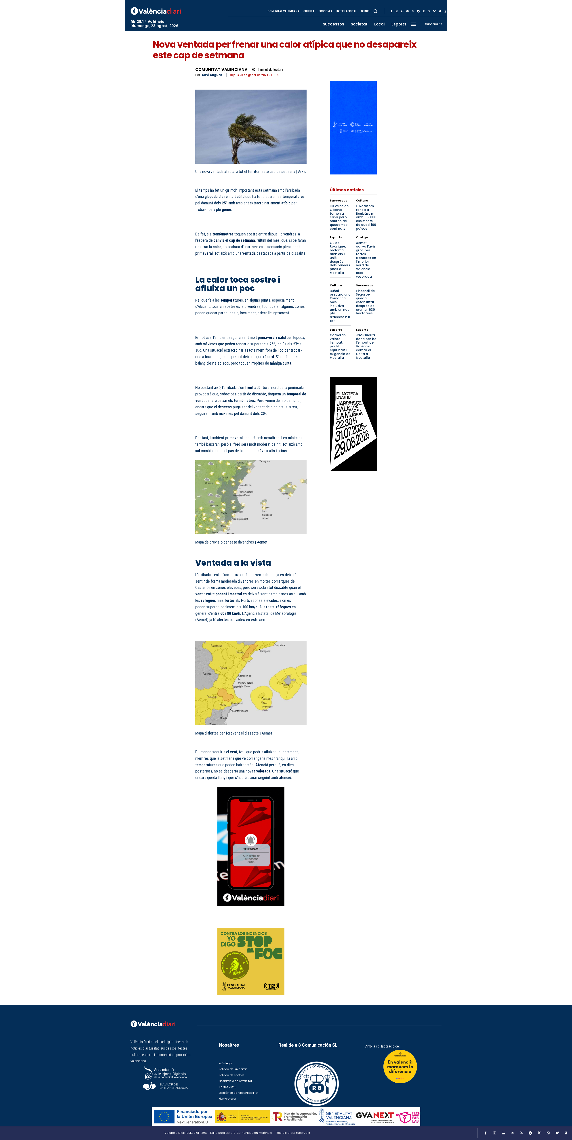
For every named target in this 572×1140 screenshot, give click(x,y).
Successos (338, 200)
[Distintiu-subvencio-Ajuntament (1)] (400, 1066)
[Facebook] (391, 11)
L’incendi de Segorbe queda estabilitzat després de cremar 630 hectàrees (365, 302)
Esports (336, 237)
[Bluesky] (434, 11)
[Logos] (286, 1116)
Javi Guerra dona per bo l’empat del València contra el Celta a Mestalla (366, 346)
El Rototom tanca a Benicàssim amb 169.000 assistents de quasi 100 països (366, 217)
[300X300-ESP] (250, 961)
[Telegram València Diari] (250, 909)
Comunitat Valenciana (221, 69)
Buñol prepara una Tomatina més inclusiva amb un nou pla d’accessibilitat (340, 306)
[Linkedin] (402, 11)
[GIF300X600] (353, 173)
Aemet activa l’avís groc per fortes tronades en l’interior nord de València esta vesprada (366, 260)
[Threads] (445, 11)
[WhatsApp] (429, 11)
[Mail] (407, 11)
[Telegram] (418, 11)
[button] (375, 11)
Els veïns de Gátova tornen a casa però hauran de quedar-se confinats (339, 217)
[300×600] (353, 424)
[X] (423, 11)
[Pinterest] (281, 921)
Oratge (362, 237)
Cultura (362, 200)
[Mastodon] (439, 11)
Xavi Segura (212, 75)
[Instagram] (397, 11)
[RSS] (413, 11)
